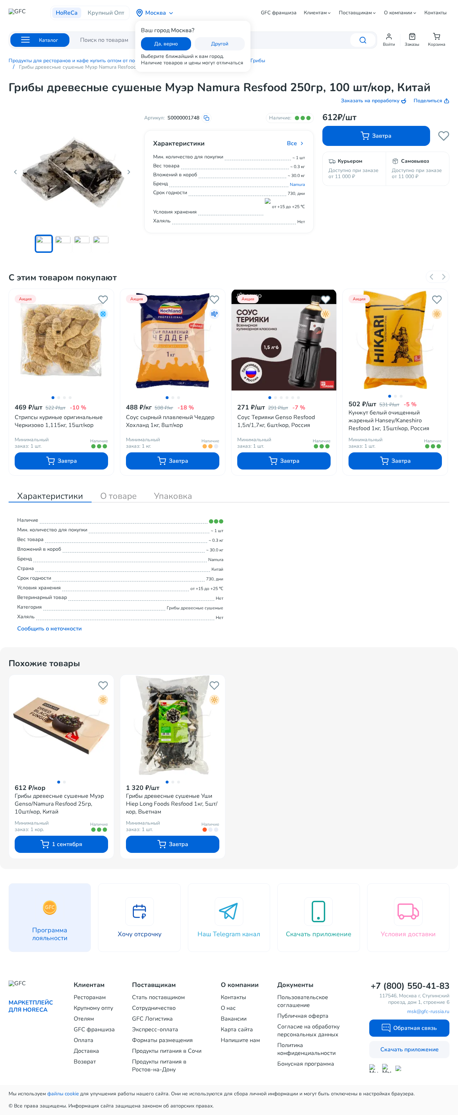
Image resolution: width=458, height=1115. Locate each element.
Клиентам (315, 13)
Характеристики (50, 496)
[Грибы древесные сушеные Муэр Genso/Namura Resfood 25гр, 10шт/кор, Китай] (61, 726)
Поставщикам (355, 13)
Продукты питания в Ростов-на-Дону (159, 1066)
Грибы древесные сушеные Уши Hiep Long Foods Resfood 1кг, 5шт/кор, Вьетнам (172, 804)
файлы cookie (63, 1093)
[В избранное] (103, 300)
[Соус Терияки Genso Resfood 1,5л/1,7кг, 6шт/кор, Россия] (284, 340)
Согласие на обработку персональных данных (308, 1030)
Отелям (84, 1019)
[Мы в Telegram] (386, 1068)
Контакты (435, 13)
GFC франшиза (279, 13)
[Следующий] (443, 277)
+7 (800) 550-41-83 (410, 986)
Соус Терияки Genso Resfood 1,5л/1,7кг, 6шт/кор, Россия (276, 421)
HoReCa (67, 13)
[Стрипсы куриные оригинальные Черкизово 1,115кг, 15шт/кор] (61, 340)
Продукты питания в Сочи (166, 1051)
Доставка (86, 1051)
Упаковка (173, 496)
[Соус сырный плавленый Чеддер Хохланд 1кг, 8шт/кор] (172, 340)
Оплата (83, 1040)
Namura (297, 184)
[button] (389, 40)
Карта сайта (237, 1029)
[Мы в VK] (399, 1068)
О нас (228, 1008)
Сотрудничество (154, 1008)
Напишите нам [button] (240, 1040)
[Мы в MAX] (373, 1068)
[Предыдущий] (432, 277)
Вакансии (234, 1019)
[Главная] (29, 14)
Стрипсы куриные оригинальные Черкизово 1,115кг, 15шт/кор (59, 421)
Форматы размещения (162, 1040)
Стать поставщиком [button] (158, 997)
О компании (398, 13)
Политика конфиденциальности (306, 1049)
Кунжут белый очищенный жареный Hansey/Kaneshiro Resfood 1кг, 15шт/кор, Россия (389, 420)
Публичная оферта (302, 1016)
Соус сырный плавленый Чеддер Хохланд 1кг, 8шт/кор (170, 421)
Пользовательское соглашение (302, 1001)
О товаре (118, 496)
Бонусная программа (305, 1064)
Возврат (85, 1062)
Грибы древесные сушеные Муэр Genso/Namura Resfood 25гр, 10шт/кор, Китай (59, 804)
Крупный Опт (106, 13)
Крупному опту (93, 1008)
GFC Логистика (152, 1019)
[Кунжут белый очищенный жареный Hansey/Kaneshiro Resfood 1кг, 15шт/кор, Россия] (395, 340)
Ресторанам (90, 997)
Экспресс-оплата (155, 1029)
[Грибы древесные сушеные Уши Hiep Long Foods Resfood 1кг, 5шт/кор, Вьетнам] (172, 726)
